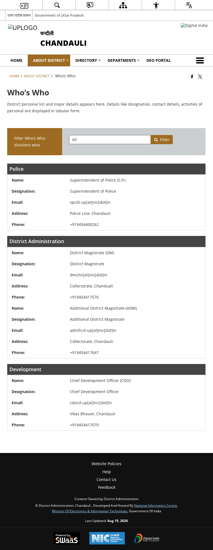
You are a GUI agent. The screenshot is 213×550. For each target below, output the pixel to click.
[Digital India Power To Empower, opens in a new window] (147, 539)
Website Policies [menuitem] (106, 463)
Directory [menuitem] (86, 60)
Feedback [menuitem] (106, 487)
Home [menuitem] (16, 60)
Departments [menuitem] (122, 60)
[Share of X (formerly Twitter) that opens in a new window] (200, 76)
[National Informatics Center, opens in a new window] (107, 539)
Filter (164, 139)
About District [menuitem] (49, 60)
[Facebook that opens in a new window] (192, 76)
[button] (201, 60)
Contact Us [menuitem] (106, 479)
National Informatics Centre (155, 505)
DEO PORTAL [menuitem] (158, 60)
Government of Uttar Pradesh (59, 15)
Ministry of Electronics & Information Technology (89, 511)
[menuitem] (23, 5)
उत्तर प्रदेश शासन (19, 15)
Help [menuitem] (106, 471)
